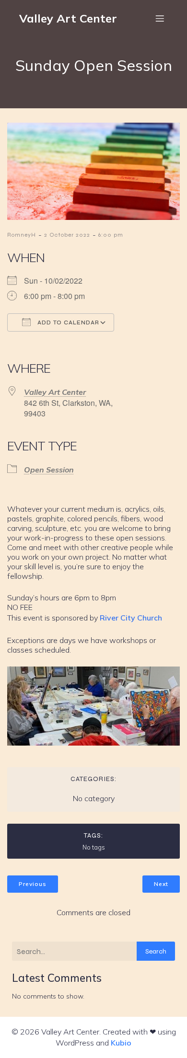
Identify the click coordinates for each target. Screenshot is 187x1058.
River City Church (131, 617)
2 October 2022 (67, 234)
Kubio (121, 1042)
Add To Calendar (67, 323)
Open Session (49, 469)
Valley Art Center (55, 392)
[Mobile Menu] (160, 18)
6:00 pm (110, 234)
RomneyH (21, 234)
